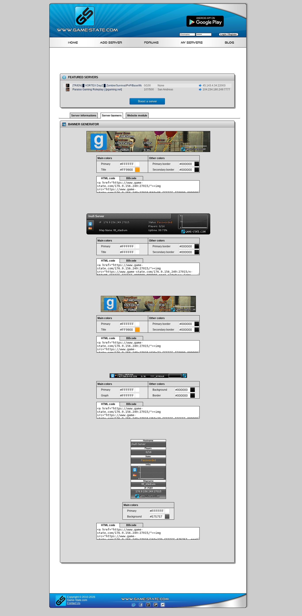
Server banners (112, 115)
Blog (229, 42)
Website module (137, 115)
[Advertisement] (149, 61)
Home (73, 42)
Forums (151, 42)
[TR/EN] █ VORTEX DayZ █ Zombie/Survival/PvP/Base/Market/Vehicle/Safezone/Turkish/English (130, 85)
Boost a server (147, 101)
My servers (192, 42)
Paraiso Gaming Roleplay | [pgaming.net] (97, 89)
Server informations (83, 115)
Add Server (111, 42)
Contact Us (73, 603)
